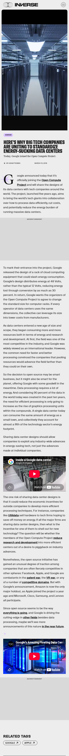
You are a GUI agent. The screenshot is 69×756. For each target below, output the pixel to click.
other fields (30, 617)
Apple (28, 742)
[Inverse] (26, 4)
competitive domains (35, 582)
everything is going (15, 613)
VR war (50, 577)
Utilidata (13, 515)
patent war (33, 577)
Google (10, 742)
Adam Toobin (14, 163)
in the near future (53, 626)
